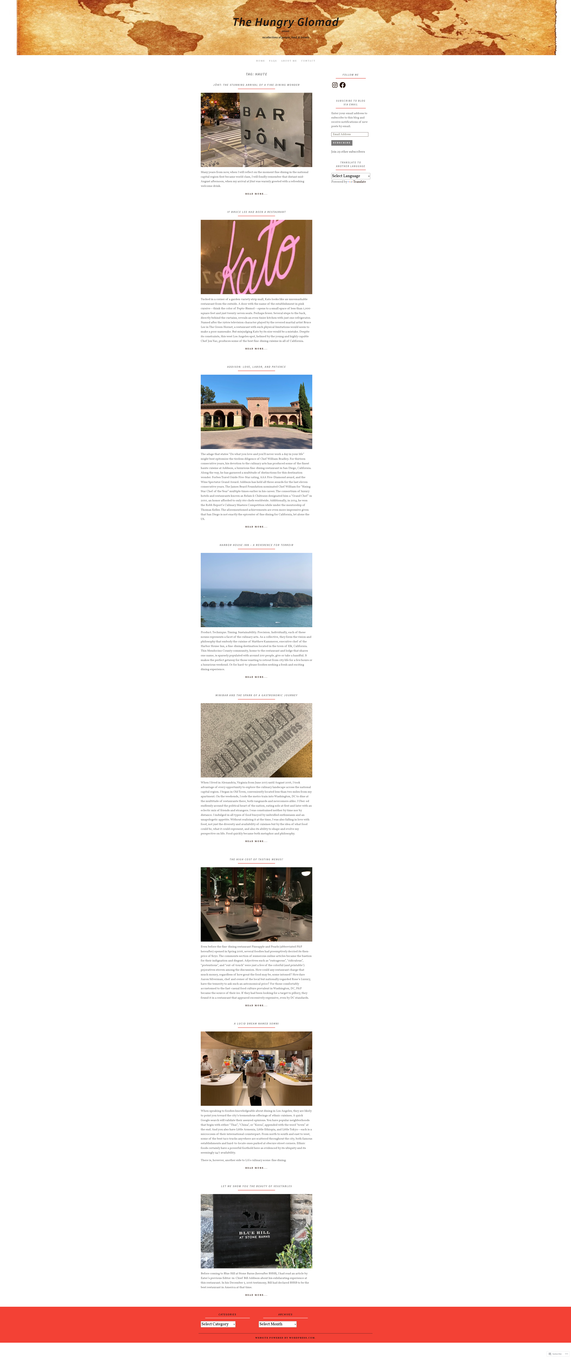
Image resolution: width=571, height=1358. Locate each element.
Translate (359, 182)
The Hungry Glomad (285, 21)
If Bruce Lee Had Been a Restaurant (256, 212)
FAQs (273, 60)
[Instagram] (334, 85)
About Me (289, 60)
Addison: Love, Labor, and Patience (256, 366)
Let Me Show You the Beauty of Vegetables (256, 1186)
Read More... (256, 193)
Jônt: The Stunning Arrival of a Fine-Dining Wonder (256, 85)
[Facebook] (342, 85)
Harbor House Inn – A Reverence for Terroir (257, 545)
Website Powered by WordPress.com (285, 1337)
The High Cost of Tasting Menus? (256, 859)
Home (260, 60)
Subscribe (342, 142)
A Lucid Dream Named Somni (256, 1023)
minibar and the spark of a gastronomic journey (256, 695)
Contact (308, 60)
